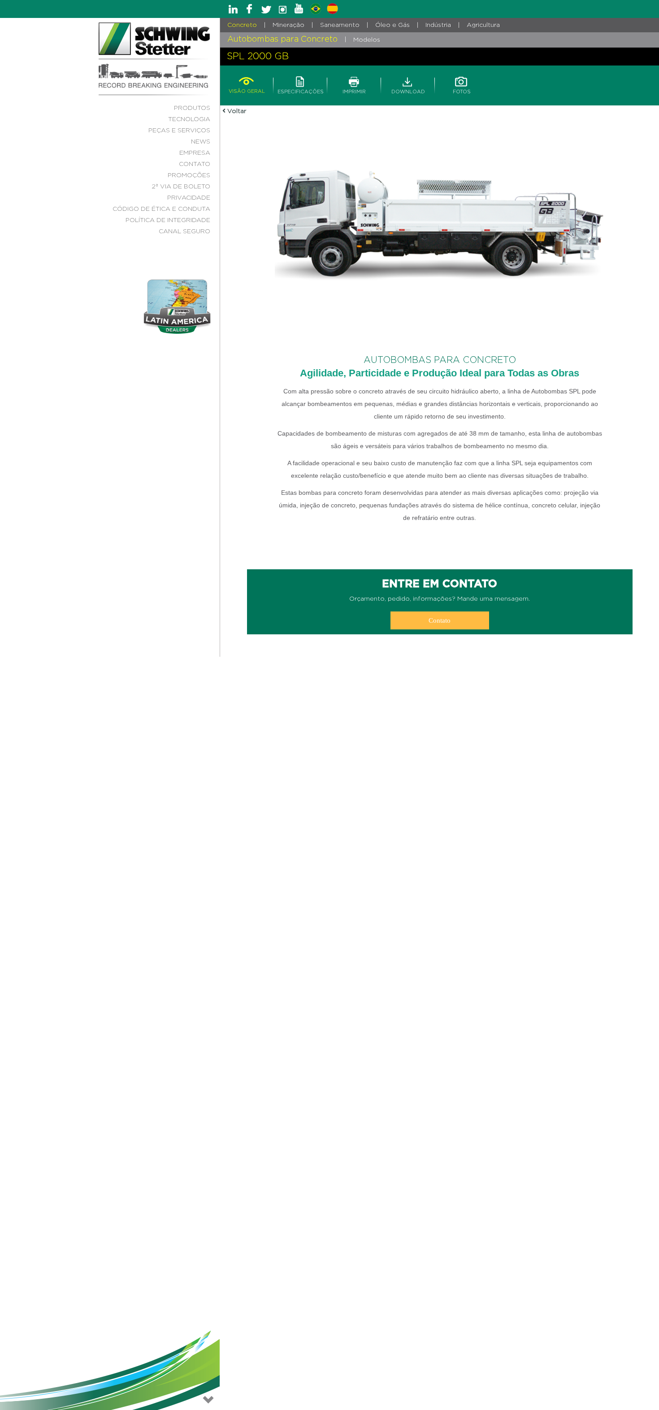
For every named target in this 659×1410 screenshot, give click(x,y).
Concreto (242, 25)
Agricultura (483, 25)
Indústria (438, 25)
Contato (440, 620)
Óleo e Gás (392, 25)
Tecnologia (189, 119)
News (200, 142)
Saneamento (340, 25)
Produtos (192, 108)
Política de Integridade (168, 220)
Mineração (288, 25)
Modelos (366, 40)
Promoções (189, 175)
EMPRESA (194, 153)
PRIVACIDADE (188, 198)
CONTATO (194, 164)
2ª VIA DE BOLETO (181, 186)
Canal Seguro (184, 231)
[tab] (246, 80)
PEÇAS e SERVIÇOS (179, 130)
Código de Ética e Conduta (161, 209)
